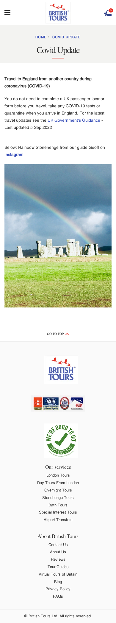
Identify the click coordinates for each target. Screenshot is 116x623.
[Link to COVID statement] (61, 440)
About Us (58, 552)
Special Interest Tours (58, 512)
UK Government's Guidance (74, 120)
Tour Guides (58, 567)
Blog (58, 581)
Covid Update (66, 37)
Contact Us (58, 544)
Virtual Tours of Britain (58, 574)
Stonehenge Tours (58, 497)
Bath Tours (58, 505)
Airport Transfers (58, 519)
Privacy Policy (58, 589)
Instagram (13, 154)
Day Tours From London (58, 482)
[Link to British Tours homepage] (58, 12)
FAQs (58, 596)
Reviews (58, 559)
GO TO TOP (56, 334)
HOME (40, 37)
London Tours (58, 475)
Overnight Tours (58, 490)
